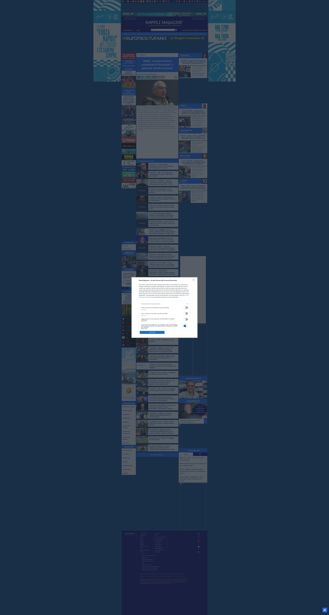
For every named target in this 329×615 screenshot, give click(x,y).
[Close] (194, 280)
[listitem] (164, 304)
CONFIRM (152, 332)
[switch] (186, 307)
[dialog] (164, 307)
